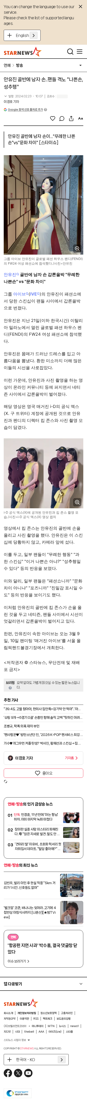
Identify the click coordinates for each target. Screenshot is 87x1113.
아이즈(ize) (54, 1031)
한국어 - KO (25, 1059)
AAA (41, 1031)
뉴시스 (62, 1026)
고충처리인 (67, 1013)
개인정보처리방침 (26, 1013)
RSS (36, 1018)
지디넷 (7, 1031)
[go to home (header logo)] (23, 51)
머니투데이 (37, 1026)
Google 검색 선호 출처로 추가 (25, 109)
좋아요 (47, 773)
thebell (29, 1031)
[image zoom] (77, 248)
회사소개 (8, 1013)
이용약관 (24, 1018)
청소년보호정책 (48, 1013)
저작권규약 (9, 1018)
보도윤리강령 (64, 1018)
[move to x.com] (18, 1073)
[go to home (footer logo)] (21, 1003)
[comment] (62, 118)
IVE (33, 294)
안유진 (10, 274)
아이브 (19, 294)
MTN (51, 1026)
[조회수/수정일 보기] (23, 96)
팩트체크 (47, 1018)
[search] (70, 51)
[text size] (80, 118)
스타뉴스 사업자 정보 (15, 1040)
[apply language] (34, 35)
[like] (52, 118)
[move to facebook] (8, 1073)
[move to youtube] (28, 1073)
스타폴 (69, 1031)
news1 (74, 1026)
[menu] (79, 51)
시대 (17, 1031)
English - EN (27, 35)
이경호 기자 (11, 102)
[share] (71, 118)
